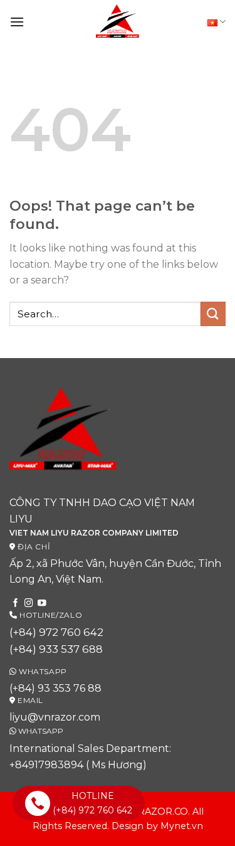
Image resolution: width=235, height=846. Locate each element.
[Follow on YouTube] (42, 603)
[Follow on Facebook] (15, 603)
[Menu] (16, 21)
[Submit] (213, 314)
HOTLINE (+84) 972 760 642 (92, 802)
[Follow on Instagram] (28, 603)
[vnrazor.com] (118, 22)
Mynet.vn (181, 826)
